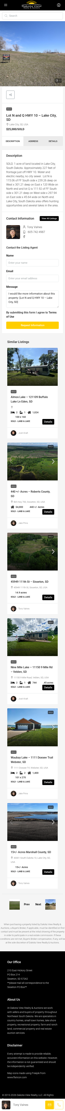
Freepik (36, 1073)
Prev (27, 904)
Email (9, 271)
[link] (32, 367)
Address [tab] (33, 141)
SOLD (9, 109)
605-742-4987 (36, 232)
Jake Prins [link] (23, 523)
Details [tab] (53, 141)
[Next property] (50, 904)
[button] (10, 95)
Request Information (32, 325)
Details (48, 421)
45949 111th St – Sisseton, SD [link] (29, 581)
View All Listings (49, 218)
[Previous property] (14, 904)
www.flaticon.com (17, 1077)
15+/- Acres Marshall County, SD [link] (31, 852)
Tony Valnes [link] (23, 608)
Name (10, 255)
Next (38, 904)
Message (12, 286)
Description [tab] (13, 141)
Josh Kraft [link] (23, 433)
